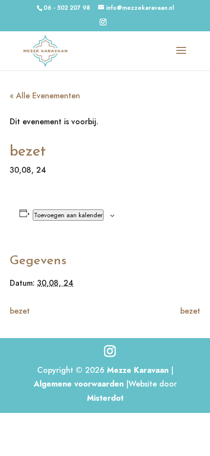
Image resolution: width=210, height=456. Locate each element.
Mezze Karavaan (137, 370)
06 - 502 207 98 (66, 7)
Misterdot (105, 398)
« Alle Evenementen (45, 95)
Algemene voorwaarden (79, 383)
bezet (20, 311)
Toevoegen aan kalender (68, 215)
